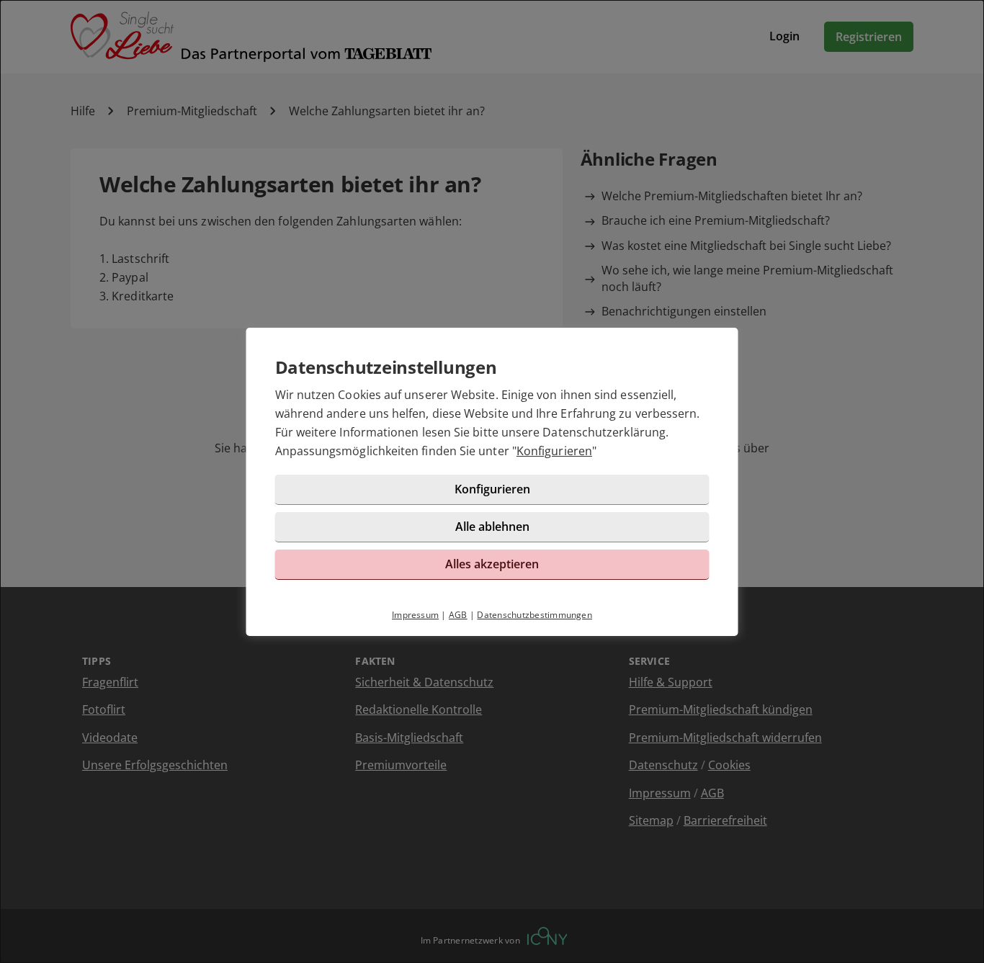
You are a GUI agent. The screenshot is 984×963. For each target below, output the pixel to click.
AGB (458, 615)
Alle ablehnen (492, 526)
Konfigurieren (554, 451)
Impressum (415, 615)
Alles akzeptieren (492, 564)
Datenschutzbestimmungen (534, 615)
